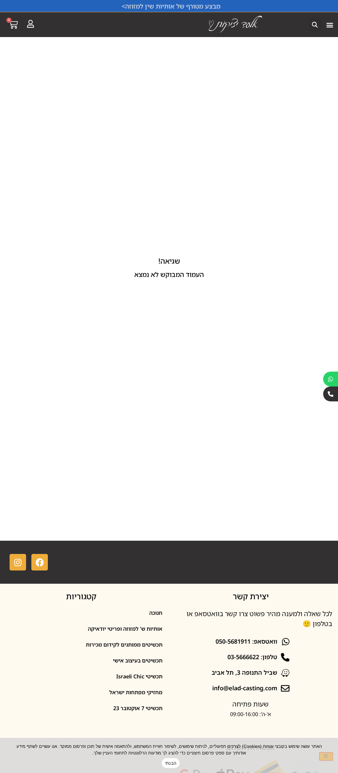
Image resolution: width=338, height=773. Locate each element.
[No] (326, 756)
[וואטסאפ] (330, 379)
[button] (329, 24)
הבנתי (170, 763)
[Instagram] (18, 562)
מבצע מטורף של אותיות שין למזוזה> (170, 6)
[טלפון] (330, 393)
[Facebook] (39, 562)
